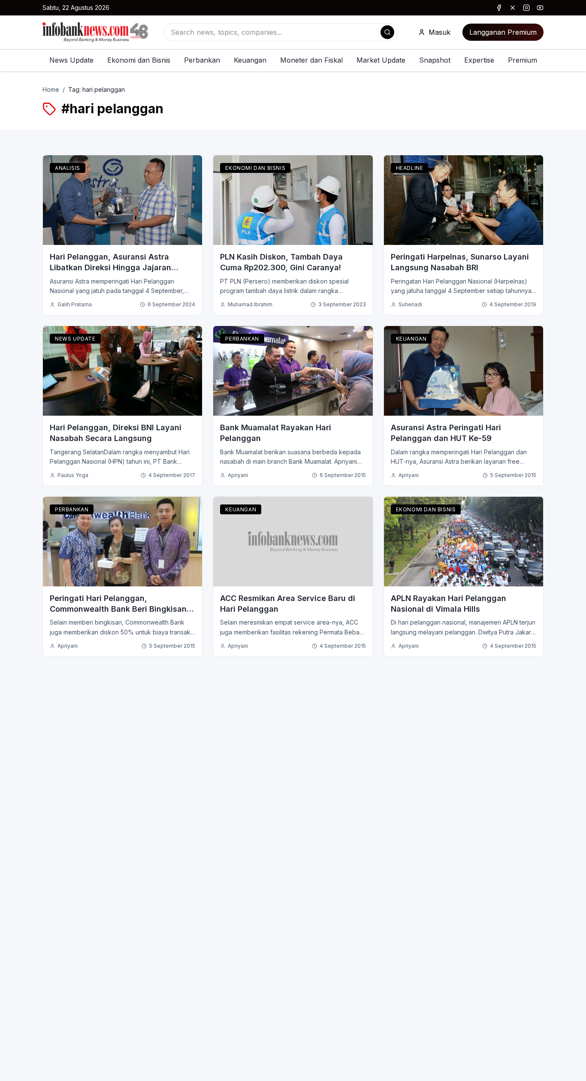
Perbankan (202, 60)
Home (50, 89)
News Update (71, 60)
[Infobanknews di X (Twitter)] (512, 7)
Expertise (479, 60)
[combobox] (280, 32)
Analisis (67, 168)
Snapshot (434, 60)
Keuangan (250, 60)
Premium (522, 60)
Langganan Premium (503, 32)
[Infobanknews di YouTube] (540, 7)
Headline (409, 168)
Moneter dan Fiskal (311, 60)
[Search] (387, 32)
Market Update (380, 60)
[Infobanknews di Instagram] (526, 7)
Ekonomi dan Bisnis (138, 60)
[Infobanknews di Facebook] (498, 7)
